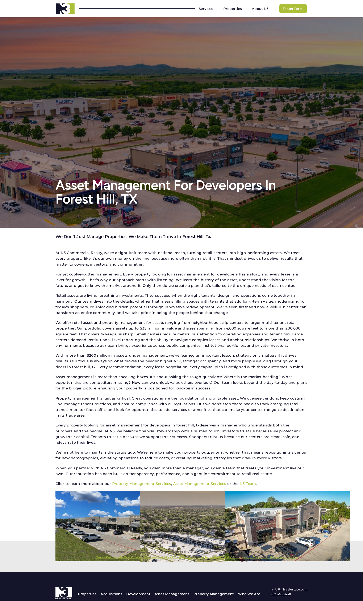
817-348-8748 (281, 594)
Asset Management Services (199, 484)
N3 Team (248, 484)
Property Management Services (141, 484)
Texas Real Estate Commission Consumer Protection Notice (251, 557)
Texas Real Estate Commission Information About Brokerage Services (150, 557)
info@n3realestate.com (289, 589)
